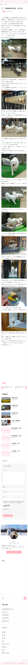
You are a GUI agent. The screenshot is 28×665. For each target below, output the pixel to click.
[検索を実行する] (25, 598)
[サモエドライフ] (14, 1)
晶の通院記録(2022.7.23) (7, 609)
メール (5, 491)
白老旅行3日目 (5, 615)
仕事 (4, 632)
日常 (4, 638)
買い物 (4, 647)
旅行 (4, 11)
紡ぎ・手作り (6, 644)
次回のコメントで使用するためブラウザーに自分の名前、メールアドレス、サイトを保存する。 (14, 502)
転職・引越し (6, 653)
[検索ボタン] (26, 1)
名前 (4, 487)
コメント (5, 470)
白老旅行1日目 (5, 621)
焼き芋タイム (5, 612)
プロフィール (14, 552)
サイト (4, 496)
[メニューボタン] (1, 1)
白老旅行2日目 (5, 618)
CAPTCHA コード (6, 509)
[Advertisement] (14, 364)
